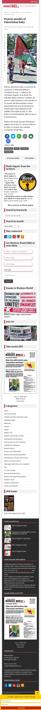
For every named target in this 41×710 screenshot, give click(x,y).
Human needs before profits (14, 436)
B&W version (20, 399)
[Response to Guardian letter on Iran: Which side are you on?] (7, 536)
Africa (6, 411)
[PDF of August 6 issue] (7, 555)
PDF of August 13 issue (19, 545)
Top (5, 467)
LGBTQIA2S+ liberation (12, 445)
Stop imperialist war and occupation (16, 464)
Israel (17, 149)
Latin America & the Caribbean (15, 442)
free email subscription (25, 570)
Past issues (20, 401)
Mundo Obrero (9, 448)
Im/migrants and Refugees (13, 439)
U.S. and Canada (9, 470)
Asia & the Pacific (10, 414)
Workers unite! (9, 480)
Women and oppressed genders (15, 476)
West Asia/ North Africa (12, 473)
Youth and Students (11, 486)
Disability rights (9, 420)
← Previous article (12, 158)
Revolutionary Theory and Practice (16, 458)
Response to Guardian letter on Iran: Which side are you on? (24, 533)
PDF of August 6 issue (19, 551)
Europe (6, 426)
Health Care (8, 433)
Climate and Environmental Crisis (16, 417)
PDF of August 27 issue (19, 526)
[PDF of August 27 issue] (7, 529)
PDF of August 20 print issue (21, 538)
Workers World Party (11, 483)
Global (6, 429)
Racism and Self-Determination (15, 455)
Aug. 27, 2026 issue (20, 397)
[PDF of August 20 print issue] (7, 542)
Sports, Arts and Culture (12, 461)
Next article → (30, 158)
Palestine (24, 149)
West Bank (8, 152)
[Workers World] (20, 6)
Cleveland (8, 149)
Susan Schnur (12, 27)
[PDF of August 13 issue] (7, 548)
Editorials (7, 423)
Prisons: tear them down (12, 451)
